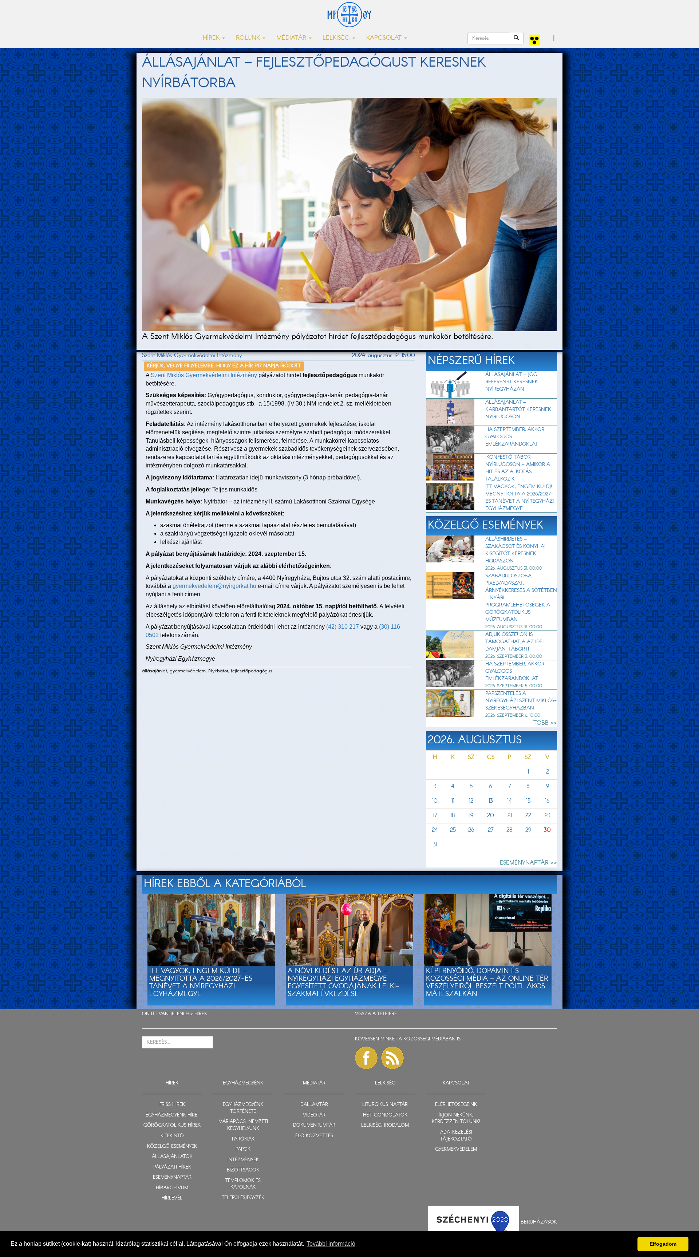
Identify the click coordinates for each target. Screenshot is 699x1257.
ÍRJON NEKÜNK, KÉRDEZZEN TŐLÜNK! (456, 1119)
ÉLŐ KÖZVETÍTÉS (314, 1136)
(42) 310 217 (342, 627)
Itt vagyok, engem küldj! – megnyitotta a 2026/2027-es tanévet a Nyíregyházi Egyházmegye (520, 497)
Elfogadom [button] (662, 1244)
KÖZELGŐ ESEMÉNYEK (172, 1146)
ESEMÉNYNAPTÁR (172, 1177)
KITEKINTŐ (172, 1136)
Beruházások (539, 1222)
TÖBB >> (545, 723)
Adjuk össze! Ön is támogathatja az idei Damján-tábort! (514, 642)
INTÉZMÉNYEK (243, 1160)
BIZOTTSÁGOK (243, 1170)
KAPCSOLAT (456, 1083)
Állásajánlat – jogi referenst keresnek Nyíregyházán (511, 382)
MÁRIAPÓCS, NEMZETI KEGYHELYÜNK (243, 1125)
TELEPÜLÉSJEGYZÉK (243, 1197)
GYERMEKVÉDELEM (456, 1149)
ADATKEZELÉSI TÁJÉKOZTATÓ (456, 1136)
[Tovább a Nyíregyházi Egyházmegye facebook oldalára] (366, 1058)
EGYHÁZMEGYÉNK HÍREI (172, 1115)
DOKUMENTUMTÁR (314, 1125)
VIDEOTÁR (314, 1115)
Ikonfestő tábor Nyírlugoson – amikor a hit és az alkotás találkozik (517, 468)
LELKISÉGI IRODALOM (385, 1125)
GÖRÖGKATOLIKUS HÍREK (172, 1125)
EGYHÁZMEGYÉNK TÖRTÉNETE (243, 1108)
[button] (553, 38)
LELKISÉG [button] (337, 38)
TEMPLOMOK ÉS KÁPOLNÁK (243, 1184)
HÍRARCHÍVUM (172, 1188)
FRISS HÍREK (172, 1104)
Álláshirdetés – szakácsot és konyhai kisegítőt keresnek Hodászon (515, 550)
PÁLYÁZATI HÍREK (172, 1167)
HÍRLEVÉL (172, 1198)
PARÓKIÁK (243, 1139)
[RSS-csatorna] (392, 1058)
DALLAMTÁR (314, 1104)
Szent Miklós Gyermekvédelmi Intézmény (204, 375)
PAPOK (243, 1149)
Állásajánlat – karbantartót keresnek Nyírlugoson (518, 409)
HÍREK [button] (212, 38)
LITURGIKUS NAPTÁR (385, 1104)
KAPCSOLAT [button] (384, 38)
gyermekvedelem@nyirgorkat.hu (214, 586)
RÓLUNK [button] (249, 38)
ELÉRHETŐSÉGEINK (456, 1104)
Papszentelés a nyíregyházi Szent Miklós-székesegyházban (521, 701)
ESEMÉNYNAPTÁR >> (528, 863)
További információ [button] (331, 1244)
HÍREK (200, 1014)
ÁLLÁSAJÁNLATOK (172, 1156)
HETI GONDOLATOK (385, 1115)
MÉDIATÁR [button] (292, 38)
